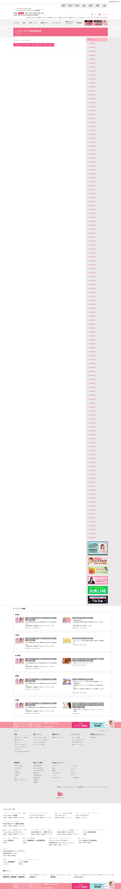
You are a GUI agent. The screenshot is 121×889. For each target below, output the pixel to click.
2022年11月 (92, 189)
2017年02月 (92, 446)
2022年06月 (92, 205)
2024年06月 (92, 138)
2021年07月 (92, 249)
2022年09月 (92, 197)
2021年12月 (92, 229)
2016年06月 (92, 470)
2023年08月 (92, 162)
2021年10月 (92, 237)
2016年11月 (92, 454)
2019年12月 (92, 324)
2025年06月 (92, 94)
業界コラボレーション (19, 739)
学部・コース (37, 734)
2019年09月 (92, 336)
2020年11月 (92, 280)
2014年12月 (92, 514)
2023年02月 (92, 177)
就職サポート (56, 734)
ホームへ (17, 730)
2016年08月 (92, 462)
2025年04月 (92, 102)
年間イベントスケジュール (77, 744)
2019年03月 (92, 359)
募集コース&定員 (18, 765)
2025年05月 (92, 98)
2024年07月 (92, 134)
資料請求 (99, 725)
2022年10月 (92, 193)
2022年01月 (92, 225)
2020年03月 (92, 312)
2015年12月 (92, 486)
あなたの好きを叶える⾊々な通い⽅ (22, 751)
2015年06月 (92, 498)
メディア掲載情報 (74, 777)
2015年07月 (92, 494)
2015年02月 (92, 510)
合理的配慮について (82, 787)
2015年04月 (92, 502)
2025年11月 (92, 75)
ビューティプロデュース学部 (40, 737)
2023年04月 (92, 170)
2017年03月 (92, 442)
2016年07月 (92, 466)
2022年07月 (92, 201)
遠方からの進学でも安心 (77, 742)
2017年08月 (92, 423)
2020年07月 (92, 296)
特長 (15, 734)
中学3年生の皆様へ (90, 6)
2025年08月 (92, 87)
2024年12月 (92, 114)
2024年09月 (92, 126)
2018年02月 (92, 411)
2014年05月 (92, 537)
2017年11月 (92, 415)
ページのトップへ (103, 730)
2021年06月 (92, 253)
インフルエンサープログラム (21, 746)
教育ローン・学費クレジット (21, 779)
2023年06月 (92, 166)
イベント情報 (73, 765)
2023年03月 (92, 174)
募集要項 (16, 762)
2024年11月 (92, 118)
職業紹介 (54, 770)
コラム (49, 44)
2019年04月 (92, 355)
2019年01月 (92, 367)
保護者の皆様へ (97, 6)
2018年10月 (92, 379)
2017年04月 (92, 438)
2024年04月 (92, 146)
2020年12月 (92, 276)
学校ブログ (39, 44)
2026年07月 (92, 47)
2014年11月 (92, 517)
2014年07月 (92, 529)
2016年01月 (92, 482)
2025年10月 (92, 79)
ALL (18, 44)
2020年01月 (92, 320)
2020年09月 (92, 288)
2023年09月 (92, 158)
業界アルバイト (18, 742)
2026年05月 (92, 55)
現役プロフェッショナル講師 (21, 737)
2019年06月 (92, 347)
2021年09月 (92, 241)
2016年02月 (92, 478)
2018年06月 (92, 395)
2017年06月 (92, 431)
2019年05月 (92, 351)
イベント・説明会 (81, 725)
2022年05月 (92, 209)
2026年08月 (92, 43)
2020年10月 (92, 284)
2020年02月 (92, 316)
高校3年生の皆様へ (63, 6)
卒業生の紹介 (93, 737)
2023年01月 (92, 181)
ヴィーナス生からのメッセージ (78, 739)
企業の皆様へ (104, 6)
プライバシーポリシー (94, 787)
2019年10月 (92, 332)
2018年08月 (92, 387)
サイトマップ (104, 787)
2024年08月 (92, 130)
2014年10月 (92, 521)
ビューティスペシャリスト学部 (40, 739)
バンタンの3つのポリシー (69, 787)
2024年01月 (92, 150)
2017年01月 (92, 450)
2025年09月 (92, 83)
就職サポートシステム (57, 737)
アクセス (95, 14)
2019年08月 (92, 340)
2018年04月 (92, 403)
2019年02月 (92, 363)
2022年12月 (92, 185)
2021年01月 (92, 272)
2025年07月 (92, 90)
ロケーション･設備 (76, 737)
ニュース (27, 44)
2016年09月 (92, 458)
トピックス (73, 768)
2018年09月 (92, 383)
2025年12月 (92, 71)
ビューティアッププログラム (21, 744)
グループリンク (55, 765)
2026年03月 (92, 63)
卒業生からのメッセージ (97, 734)
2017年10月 (92, 419)
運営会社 (59, 787)
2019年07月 (92, 344)
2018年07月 (92, 391)
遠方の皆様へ (84, 6)
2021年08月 (92, 245)
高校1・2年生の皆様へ (70, 6)
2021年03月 (92, 264)
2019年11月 (92, 328)
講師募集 (35, 782)
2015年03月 (92, 506)
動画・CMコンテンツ (56, 777)
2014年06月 (92, 533)
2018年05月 (92, 399)
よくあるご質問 (104, 14)
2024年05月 (92, 142)
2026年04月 (92, 59)
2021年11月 (92, 233)
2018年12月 (92, 371)
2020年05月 (92, 304)
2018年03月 (92, 407)
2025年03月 (92, 106)
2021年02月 (92, 268)
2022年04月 (92, 213)
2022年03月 (92, 217)
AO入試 (16, 770)
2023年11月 (92, 154)
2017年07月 (92, 427)
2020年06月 (92, 300)
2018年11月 (92, 375)
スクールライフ (18, 749)
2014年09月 (92, 525)
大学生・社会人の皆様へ (77, 6)
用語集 (53, 768)
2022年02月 (92, 221)
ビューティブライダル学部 (39, 742)
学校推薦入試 (17, 772)
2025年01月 (92, 110)
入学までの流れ (18, 768)
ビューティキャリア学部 (39, 744)
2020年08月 (92, 292)
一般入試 (16, 775)
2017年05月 (92, 434)
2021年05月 (92, 257)
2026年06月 (92, 51)
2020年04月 (92, 308)
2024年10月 (92, 122)
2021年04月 (92, 261)
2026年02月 (92, 67)
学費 (16, 777)
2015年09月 (92, 490)
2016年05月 (92, 474)
